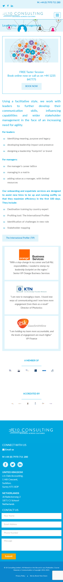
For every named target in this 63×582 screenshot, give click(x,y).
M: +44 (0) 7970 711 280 (48, 3)
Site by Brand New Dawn (38, 576)
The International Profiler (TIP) (20, 238)
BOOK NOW (31, 86)
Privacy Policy (20, 576)
